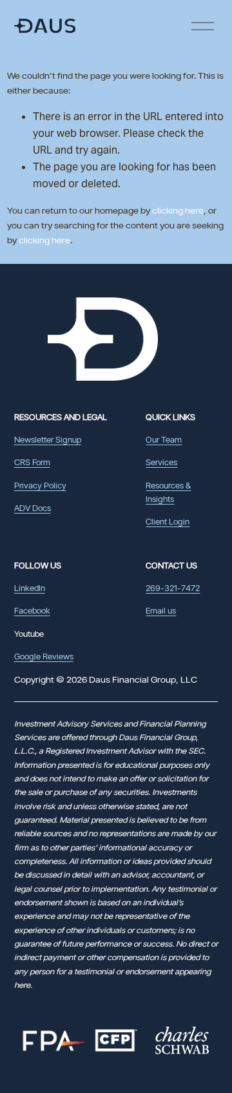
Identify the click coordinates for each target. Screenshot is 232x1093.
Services (161, 462)
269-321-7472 (173, 588)
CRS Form (32, 462)
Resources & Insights (168, 492)
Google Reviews (43, 656)
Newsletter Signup (47, 439)
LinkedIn (29, 588)
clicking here (178, 210)
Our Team (164, 439)
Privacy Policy (40, 485)
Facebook (32, 610)
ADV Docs (32, 508)
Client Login (167, 521)
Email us (161, 610)
